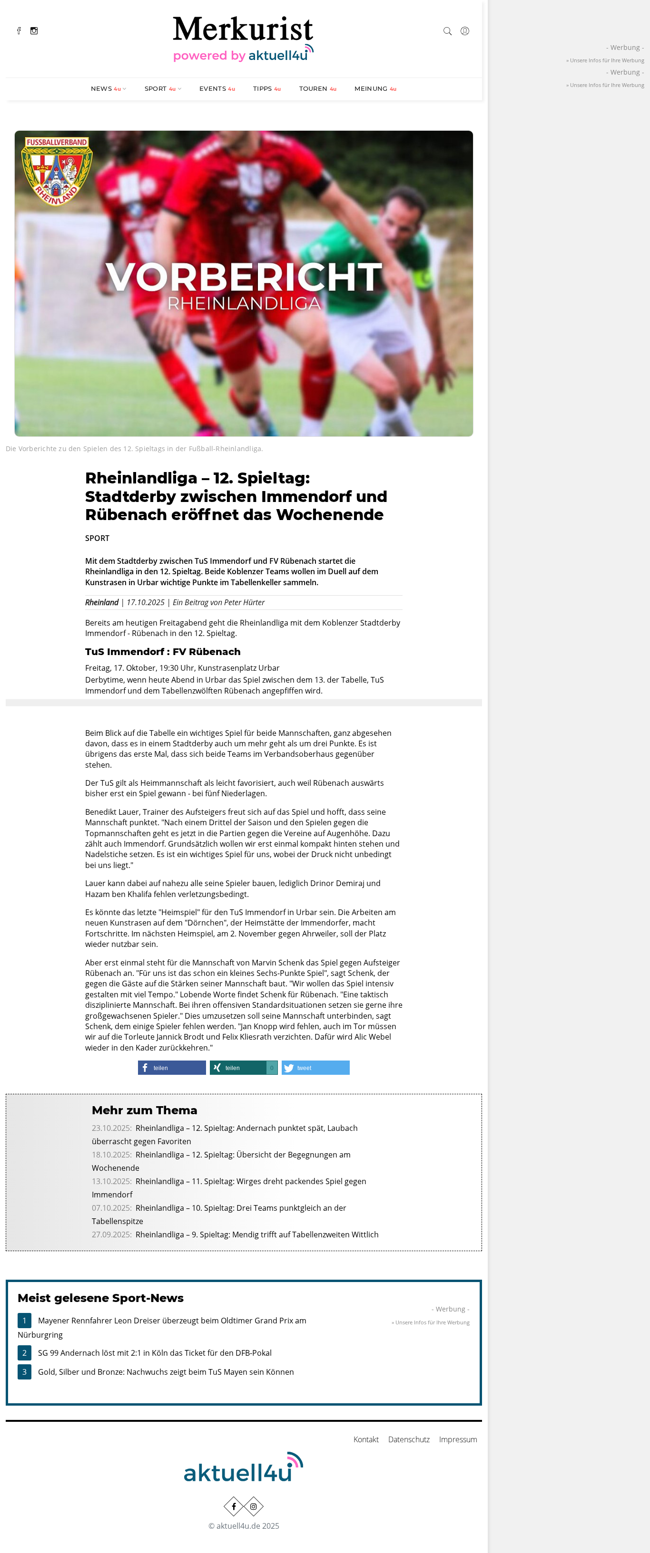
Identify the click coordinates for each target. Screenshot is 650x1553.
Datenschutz (409, 1439)
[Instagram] (34, 29)
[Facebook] (19, 29)
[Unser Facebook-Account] (234, 1506)
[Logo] (243, 37)
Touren (318, 88)
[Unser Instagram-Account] (254, 1506)
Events (217, 88)
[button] (172, 1068)
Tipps (267, 88)
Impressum (458, 1439)
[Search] (448, 29)
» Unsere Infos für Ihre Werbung (431, 1322)
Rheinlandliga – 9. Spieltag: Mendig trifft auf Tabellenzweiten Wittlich (257, 1234)
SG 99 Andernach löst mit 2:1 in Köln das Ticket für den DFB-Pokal (155, 1353)
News (106, 88)
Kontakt (366, 1439)
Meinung (375, 88)
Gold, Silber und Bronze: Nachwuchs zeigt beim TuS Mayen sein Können (166, 1372)
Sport (160, 88)
